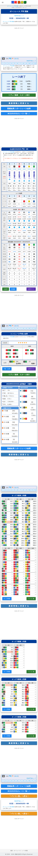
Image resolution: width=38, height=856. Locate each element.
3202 (24, 169)
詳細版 (13, 289)
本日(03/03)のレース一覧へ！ (19, 113)
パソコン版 (31, 598)
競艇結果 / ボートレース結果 (19, 108)
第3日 (16, 58)
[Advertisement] (19, 42)
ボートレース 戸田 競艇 (12, 6)
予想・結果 (7, 369)
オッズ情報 (7, 598)
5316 (29, 169)
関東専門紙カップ (19, 15)
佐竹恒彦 (15, 175)
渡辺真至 (34, 175)
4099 (19, 169)
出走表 (6, 289)
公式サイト (31, 289)
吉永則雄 (20, 175)
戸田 (10, 58)
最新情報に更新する (19, 103)
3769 (14, 169)
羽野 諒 (10, 174)
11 (32, 63)
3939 (34, 169)
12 (35, 63)
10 (29, 63)
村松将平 (29, 175)
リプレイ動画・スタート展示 (19, 95)
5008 (9, 169)
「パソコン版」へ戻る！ (19, 796)
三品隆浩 (24, 175)
